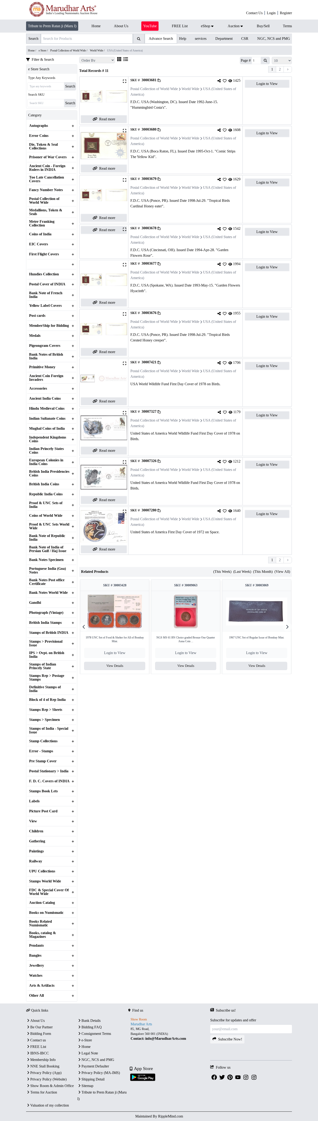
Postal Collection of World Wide (44, 200)
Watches (35, 975)
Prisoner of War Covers (48, 157)
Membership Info (43, 1060)
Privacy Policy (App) (45, 1073)
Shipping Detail (93, 1079)
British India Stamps (45, 623)
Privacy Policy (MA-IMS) (100, 1073)
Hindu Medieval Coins (46, 408)
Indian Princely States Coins (46, 450)
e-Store (86, 1040)
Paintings (36, 851)
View (33, 821)
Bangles (35, 955)
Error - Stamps (41, 751)
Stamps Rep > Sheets (45, 710)
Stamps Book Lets (43, 791)
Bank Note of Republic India (47, 537)
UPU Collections (42, 871)
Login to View (267, 84)
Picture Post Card (43, 811)
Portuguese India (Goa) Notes (47, 570)
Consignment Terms (96, 1034)
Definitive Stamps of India (45, 689)
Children (36, 831)
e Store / (43, 50)
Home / (32, 50)
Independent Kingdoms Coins (47, 439)
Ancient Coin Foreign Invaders (46, 378)
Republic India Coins (46, 494)
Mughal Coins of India (47, 428)
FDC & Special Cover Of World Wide (49, 892)
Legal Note (89, 1053)
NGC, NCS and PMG (273, 39)
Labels (34, 801)
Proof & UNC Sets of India (45, 505)
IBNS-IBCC (39, 1053)
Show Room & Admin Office (52, 1086)
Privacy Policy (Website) (48, 1079)
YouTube (150, 26)
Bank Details (91, 1021)
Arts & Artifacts (41, 985)
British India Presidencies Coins (49, 473)
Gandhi (35, 602)
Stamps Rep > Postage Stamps (46, 677)
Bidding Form (40, 1034)
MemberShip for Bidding (49, 326)
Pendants (36, 945)
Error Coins (38, 136)
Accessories (38, 388)
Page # (246, 60)
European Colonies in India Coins (46, 462)
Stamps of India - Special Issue (48, 730)
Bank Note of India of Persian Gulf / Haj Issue (47, 549)
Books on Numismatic (46, 913)
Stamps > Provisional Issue (45, 643)
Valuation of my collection (49, 1105)
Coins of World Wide (45, 515)
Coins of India (40, 234)
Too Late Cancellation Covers (46, 179)
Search (70, 86)
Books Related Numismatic (40, 923)
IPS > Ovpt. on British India (46, 654)
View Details (114, 666)
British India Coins (44, 484)
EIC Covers (38, 244)
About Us (37, 1021)
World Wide (190, 89)
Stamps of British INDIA (48, 633)
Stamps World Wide (45, 881)
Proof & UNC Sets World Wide (49, 526)
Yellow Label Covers (45, 305)
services (200, 39)
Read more (107, 119)
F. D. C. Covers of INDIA (49, 781)
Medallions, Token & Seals (45, 212)
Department (224, 39)
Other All (36, 995)
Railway (35, 861)
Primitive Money (42, 367)
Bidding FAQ (91, 1027)
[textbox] (169, 1034)
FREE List (38, 1047)
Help (182, 39)
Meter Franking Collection (41, 223)
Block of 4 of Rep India (47, 700)
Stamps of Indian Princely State (42, 666)
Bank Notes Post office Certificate (46, 582)
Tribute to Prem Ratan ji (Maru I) (52, 26)
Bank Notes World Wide (48, 592)
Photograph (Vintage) (46, 613)
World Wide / (97, 50)
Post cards (37, 315)
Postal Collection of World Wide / (69, 50)
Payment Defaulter (95, 1066)
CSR (244, 39)
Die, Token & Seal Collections (43, 146)
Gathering (37, 841)
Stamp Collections (43, 741)
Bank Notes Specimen (46, 560)
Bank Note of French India (45, 295)
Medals (35, 336)
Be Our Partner (41, 1027)
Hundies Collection (44, 274)
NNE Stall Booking (44, 1066)
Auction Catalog (42, 903)
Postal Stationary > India (48, 771)
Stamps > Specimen (44, 720)
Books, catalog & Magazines (42, 935)
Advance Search (161, 39)
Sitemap (87, 1086)
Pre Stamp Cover (43, 761)
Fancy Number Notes (46, 190)
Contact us (38, 1040)
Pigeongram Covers (44, 346)
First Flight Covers (44, 254)
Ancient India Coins (45, 398)
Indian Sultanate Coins (47, 418)
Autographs (38, 126)
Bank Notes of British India (46, 356)
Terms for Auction (43, 1092)
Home (86, 1047)
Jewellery (36, 965)
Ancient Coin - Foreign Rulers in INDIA (47, 168)
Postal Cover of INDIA (47, 284)
